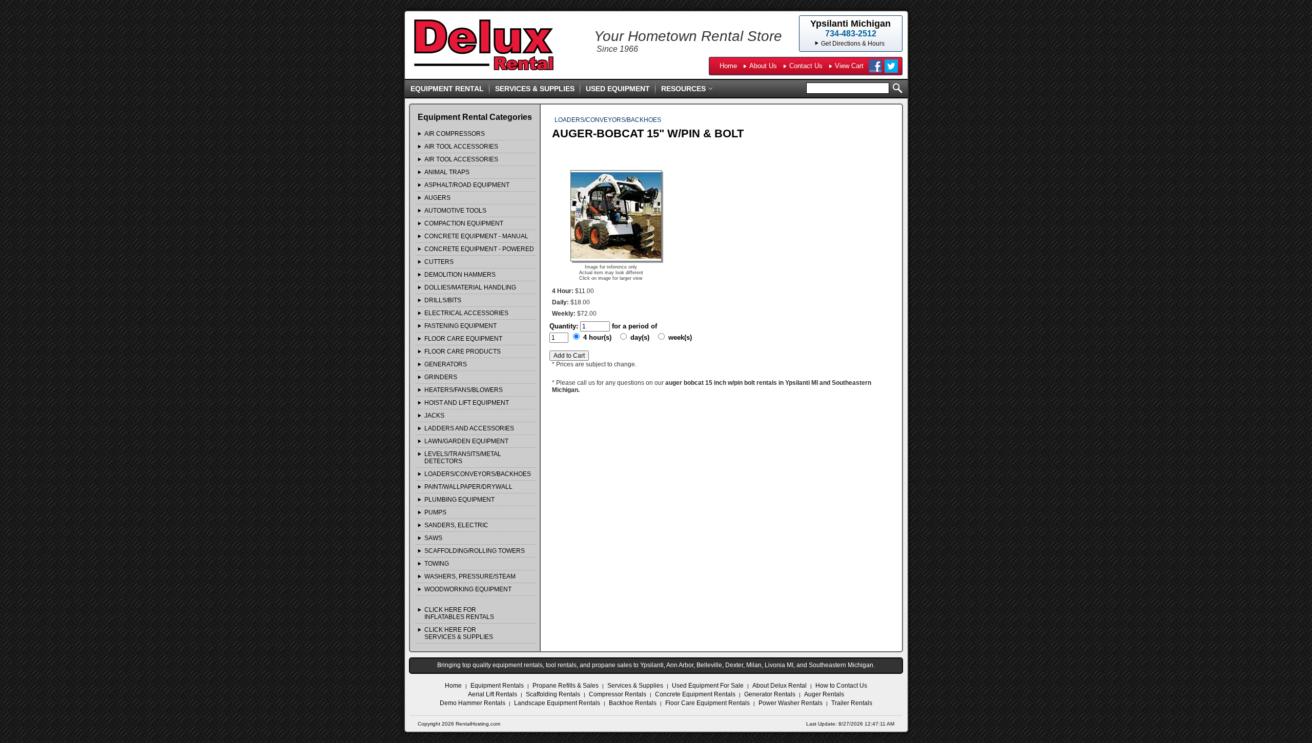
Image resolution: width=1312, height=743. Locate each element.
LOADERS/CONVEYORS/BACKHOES (477, 474)
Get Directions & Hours (853, 43)
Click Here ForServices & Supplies (458, 633)
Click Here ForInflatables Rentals (459, 613)
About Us (763, 66)
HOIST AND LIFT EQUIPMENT (466, 402)
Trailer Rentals (851, 703)
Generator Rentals (769, 694)
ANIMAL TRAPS (446, 172)
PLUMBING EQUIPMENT (459, 499)
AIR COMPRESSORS (454, 133)
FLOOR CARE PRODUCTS (462, 351)
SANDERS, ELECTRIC (456, 525)
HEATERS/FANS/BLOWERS (463, 390)
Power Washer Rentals (790, 703)
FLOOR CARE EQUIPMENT (463, 338)
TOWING (436, 563)
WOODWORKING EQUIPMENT (467, 589)
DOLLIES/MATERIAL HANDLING (470, 287)
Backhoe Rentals (633, 703)
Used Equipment (618, 89)
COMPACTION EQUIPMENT (463, 223)
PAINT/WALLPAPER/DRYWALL (468, 486)
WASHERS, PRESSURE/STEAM (470, 576)
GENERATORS (445, 364)
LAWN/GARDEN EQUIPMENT (466, 441)
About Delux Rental (779, 685)
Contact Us (806, 66)
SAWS (433, 538)
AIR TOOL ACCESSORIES (461, 146)
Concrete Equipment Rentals (695, 694)
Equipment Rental (447, 89)
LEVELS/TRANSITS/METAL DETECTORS (462, 457)
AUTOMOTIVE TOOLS (455, 210)
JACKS (434, 415)
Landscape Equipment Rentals (557, 703)
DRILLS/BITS (442, 300)
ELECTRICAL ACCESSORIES (466, 313)
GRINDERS (440, 377)
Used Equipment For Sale (708, 685)
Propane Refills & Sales (565, 685)
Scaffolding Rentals (553, 694)
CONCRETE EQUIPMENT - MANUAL (476, 236)
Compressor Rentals (617, 694)
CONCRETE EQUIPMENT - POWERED (479, 249)
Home (728, 66)
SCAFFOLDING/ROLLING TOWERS (474, 550)
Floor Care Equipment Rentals (707, 703)
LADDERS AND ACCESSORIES (469, 428)
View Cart (849, 66)
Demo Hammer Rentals (472, 703)
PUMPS (435, 512)
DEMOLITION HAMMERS (460, 274)
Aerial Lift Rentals (492, 694)
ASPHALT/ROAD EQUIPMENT (466, 185)
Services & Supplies (535, 89)
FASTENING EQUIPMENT (460, 325)
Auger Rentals (824, 694)
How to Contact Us (841, 685)
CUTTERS (439, 261)
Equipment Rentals (497, 685)
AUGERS (437, 197)
